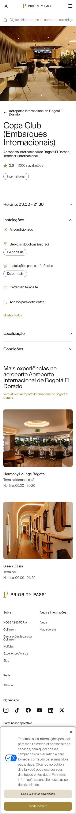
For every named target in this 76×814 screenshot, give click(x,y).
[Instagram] (5, 710)
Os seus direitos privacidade (38, 794)
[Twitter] (61, 710)
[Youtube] (39, 710)
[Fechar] (71, 732)
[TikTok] (17, 710)
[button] (31, 95)
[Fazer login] (5, 5)
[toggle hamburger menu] (70, 5)
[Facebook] (28, 710)
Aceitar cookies (38, 806)
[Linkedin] (50, 710)
